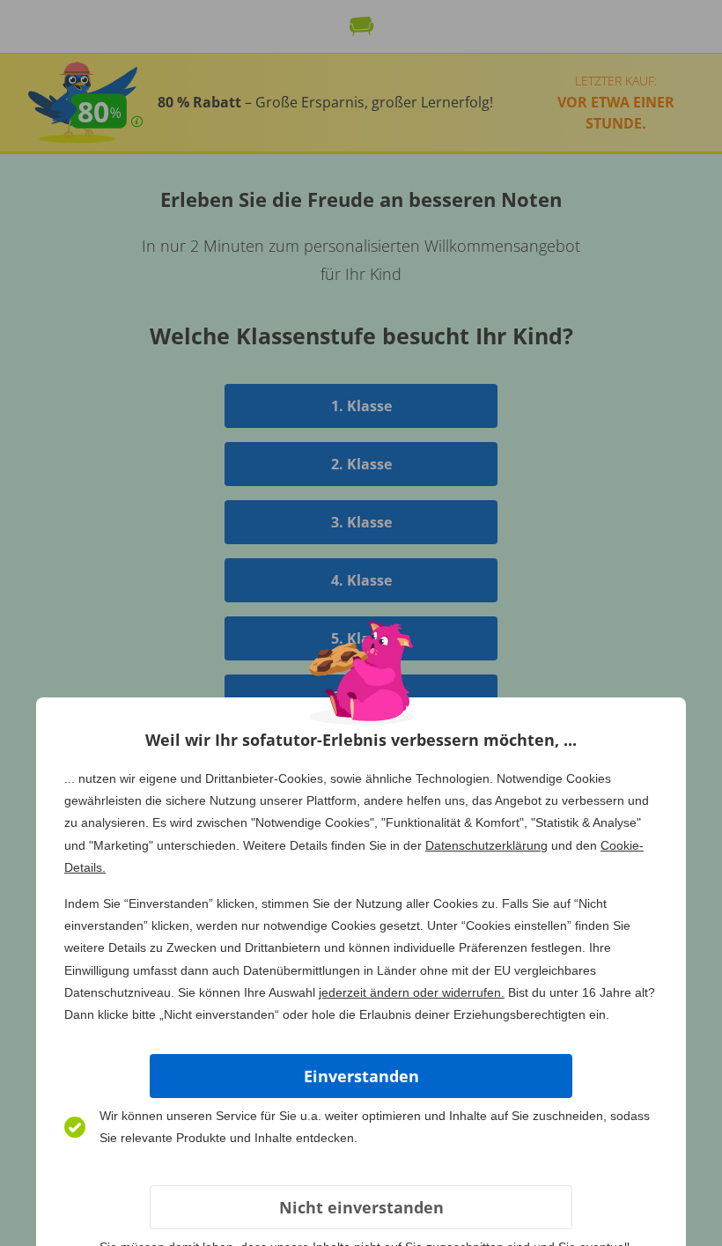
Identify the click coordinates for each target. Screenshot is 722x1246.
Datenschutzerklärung (486, 845)
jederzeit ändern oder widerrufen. (412, 992)
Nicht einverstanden (361, 1207)
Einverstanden (361, 1076)
